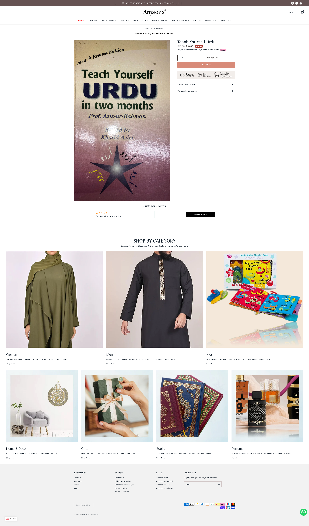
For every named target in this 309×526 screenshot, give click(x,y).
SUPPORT (119, 473)
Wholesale (226, 21)
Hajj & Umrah (108, 21)
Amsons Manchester (165, 488)
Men (135, 21)
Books (196, 21)
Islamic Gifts (210, 21)
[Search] (297, 12)
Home (147, 28)
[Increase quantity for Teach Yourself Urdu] (186, 58)
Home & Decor (159, 21)
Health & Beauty (179, 21)
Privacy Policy (121, 488)
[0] (301, 12)
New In (92, 21)
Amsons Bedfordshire (165, 481)
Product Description (186, 84)
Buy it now (206, 65)
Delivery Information (187, 91)
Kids (144, 21)
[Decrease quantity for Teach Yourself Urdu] (179, 58)
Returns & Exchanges (124, 485)
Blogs (76, 488)
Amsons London (163, 485)
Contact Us (119, 478)
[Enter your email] (219, 484)
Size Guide (78, 481)
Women (123, 21)
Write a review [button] (200, 214)
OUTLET (81, 21)
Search (76, 485)
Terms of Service (122, 492)
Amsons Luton (162, 478)
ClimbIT (110, 514)
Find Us (160, 473)
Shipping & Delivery (123, 481)
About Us (77, 478)
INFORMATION (80, 473)
